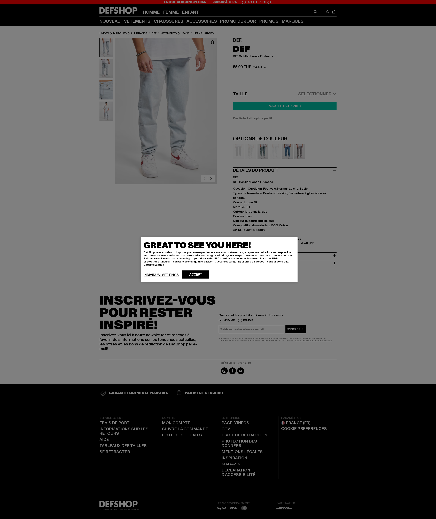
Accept (195, 274)
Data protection (154, 264)
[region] (219, 259)
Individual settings (161, 275)
